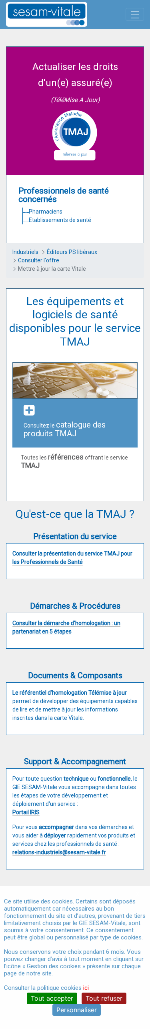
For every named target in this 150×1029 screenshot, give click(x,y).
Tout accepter (52, 998)
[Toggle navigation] (135, 14)
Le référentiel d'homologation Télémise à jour (69, 692)
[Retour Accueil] (60, 14)
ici (86, 987)
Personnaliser (76, 1010)
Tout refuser (104, 998)
